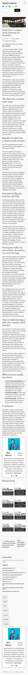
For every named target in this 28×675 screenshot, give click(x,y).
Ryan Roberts (15, 38)
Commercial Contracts (7, 570)
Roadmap (5, 619)
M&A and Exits (5, 581)
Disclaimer (6, 624)
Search (17, 10)
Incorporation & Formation (9, 41)
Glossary (5, 615)
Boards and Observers (7, 568)
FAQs (4, 606)
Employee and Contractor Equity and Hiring (12, 572)
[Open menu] (25, 3)
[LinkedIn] (16, 476)
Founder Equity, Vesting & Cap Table (11, 574)
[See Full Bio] (22, 473)
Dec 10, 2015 (5, 38)
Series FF (11, 55)
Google (7, 85)
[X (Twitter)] (14, 476)
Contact (5, 610)
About (4, 597)
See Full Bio (17, 473)
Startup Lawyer (9, 2)
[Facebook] (12, 476)
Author (5, 601)
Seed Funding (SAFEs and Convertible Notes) (13, 583)
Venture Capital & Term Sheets (9, 591)
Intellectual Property (7, 579)
